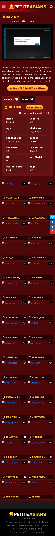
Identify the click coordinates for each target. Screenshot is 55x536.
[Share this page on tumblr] (52, 226)
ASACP (27, 519)
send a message (34, 107)
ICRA (34, 519)
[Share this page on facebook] (52, 222)
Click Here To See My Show (27, 88)
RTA (21, 519)
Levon (31, 21)
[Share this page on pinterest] (52, 231)
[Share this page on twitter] (52, 217)
